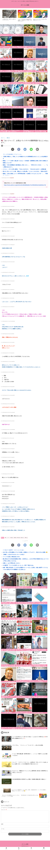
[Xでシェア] (12, 149)
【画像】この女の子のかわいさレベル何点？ (14, 554)
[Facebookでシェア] (18, 149)
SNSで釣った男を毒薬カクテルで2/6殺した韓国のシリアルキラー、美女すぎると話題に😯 (25, 552)
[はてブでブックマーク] (25, 149)
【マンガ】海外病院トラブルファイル (12, 154)
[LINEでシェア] (31, 149)
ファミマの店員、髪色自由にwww (11, 556)
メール (2, 828)
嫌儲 (3, 537)
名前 (2, 824)
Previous (1, 16)
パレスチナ (8, 537)
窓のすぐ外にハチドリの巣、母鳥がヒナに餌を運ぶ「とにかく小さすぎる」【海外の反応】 (25, 171)
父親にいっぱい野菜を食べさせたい (11, 563)
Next (49, 16)
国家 (15, 537)
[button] (37, 149)
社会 (26, 537)
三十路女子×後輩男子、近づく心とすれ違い (13, 550)
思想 (19, 537)
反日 (12, 537)
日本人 (23, 537)
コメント (4, 809)
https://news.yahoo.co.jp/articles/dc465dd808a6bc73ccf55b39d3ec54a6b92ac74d (25, 185)
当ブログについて (25, 846)
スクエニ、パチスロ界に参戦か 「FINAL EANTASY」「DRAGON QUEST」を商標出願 (24, 169)
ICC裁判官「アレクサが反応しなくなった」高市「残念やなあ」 (18, 565)
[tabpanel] (9, 15)
